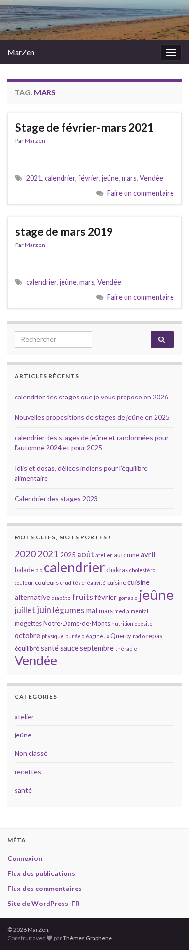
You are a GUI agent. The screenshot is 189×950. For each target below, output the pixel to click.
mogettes (28, 623)
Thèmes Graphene (87, 938)
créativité (94, 583)
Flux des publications (41, 873)
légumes (69, 610)
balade (24, 570)
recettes (28, 771)
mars (129, 178)
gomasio (127, 598)
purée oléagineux (87, 636)
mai (91, 610)
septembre (97, 648)
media (121, 611)
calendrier (60, 178)
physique (53, 636)
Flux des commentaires (44, 888)
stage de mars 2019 (64, 231)
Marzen (35, 140)
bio (38, 570)
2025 (68, 555)
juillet (25, 610)
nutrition (122, 623)
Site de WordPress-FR (43, 903)
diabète (61, 598)
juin (44, 609)
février (88, 178)
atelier (103, 555)
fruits (82, 597)
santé (50, 648)
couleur (24, 583)
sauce (69, 648)
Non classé (31, 753)
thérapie (126, 648)
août (85, 554)
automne (126, 555)
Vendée (151, 178)
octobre (27, 635)
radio (139, 636)
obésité (144, 623)
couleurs (47, 582)
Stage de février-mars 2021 (84, 127)
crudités (70, 583)
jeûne (110, 178)
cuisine (116, 582)
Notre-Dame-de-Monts (76, 623)
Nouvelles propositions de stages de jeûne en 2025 (92, 417)
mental (139, 611)
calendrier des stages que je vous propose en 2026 (91, 397)
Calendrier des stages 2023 (56, 498)
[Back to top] (167, 928)
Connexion (24, 858)
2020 (25, 553)
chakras (117, 570)
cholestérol (143, 570)
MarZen (20, 52)
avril (148, 554)
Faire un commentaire (140, 193)
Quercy (120, 636)
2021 (34, 178)
